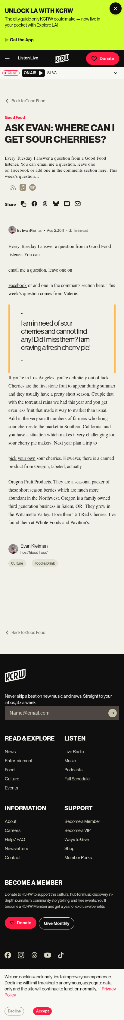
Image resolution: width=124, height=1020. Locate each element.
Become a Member (82, 821)
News (10, 751)
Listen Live (28, 58)
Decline (14, 1011)
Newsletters (16, 848)
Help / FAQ (15, 839)
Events (11, 787)
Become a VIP (77, 830)
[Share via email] (78, 204)
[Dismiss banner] (116, 8)
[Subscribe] (112, 713)
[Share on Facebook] (34, 204)
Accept (42, 1011)
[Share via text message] (67, 204)
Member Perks (78, 857)
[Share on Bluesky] (56, 204)
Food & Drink (45, 563)
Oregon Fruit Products (29, 481)
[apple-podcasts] (22, 189)
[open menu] (9, 58)
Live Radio (74, 751)
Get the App (22, 40)
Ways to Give (76, 839)
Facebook (17, 285)
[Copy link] (23, 204)
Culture (17, 563)
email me (17, 269)
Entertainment (19, 760)
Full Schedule (77, 778)
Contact (13, 857)
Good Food (15, 117)
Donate (107, 58)
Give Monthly (56, 923)
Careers (12, 830)
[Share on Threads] (45, 204)
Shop (69, 848)
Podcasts (73, 769)
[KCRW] (15, 680)
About (11, 821)
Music (70, 760)
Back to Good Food (28, 100)
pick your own (22, 458)
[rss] (13, 189)
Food (9, 769)
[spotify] (32, 189)
